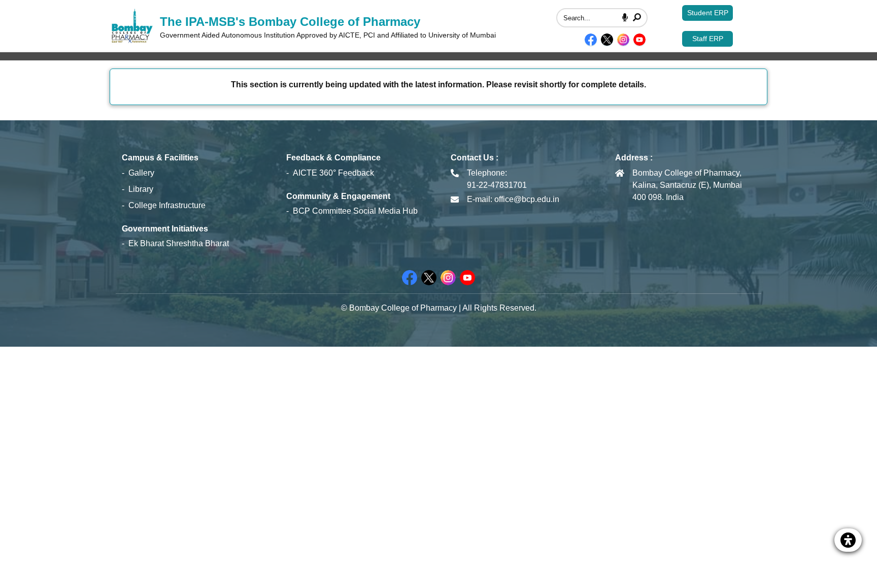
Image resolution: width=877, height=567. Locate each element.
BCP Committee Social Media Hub (355, 211)
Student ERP (707, 13)
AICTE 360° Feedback (333, 173)
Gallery (141, 173)
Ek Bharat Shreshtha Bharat (178, 243)
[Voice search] (625, 17)
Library (140, 189)
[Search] (637, 17)
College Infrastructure (167, 205)
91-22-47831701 (497, 185)
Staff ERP (707, 39)
